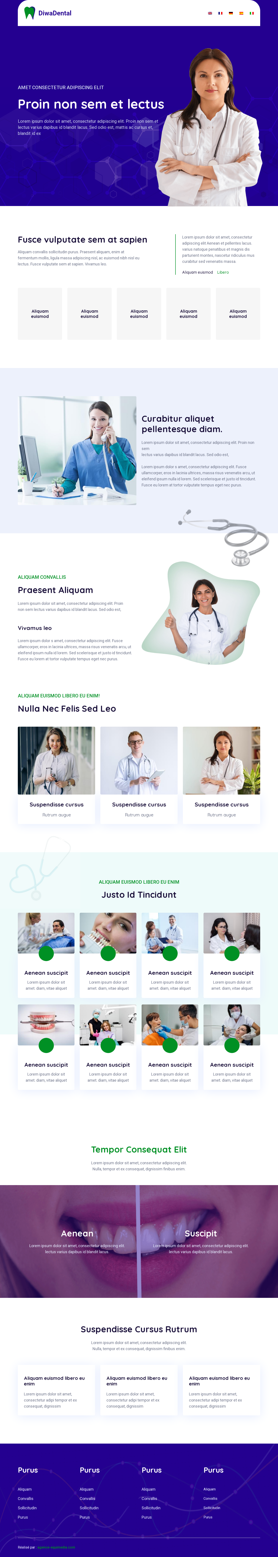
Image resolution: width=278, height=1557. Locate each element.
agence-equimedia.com (56, 1547)
